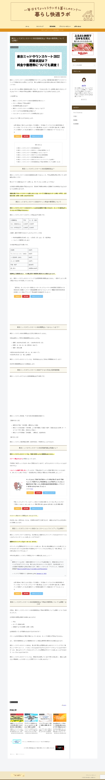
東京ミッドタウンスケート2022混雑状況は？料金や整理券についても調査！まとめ (39, 161)
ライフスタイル (14, 702)
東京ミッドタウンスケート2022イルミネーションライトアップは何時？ (36, 159)
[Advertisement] (38, 312)
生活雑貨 (75, 124)
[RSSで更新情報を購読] (86, 99)
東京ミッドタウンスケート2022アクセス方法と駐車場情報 (33, 155)
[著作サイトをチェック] (82, 99)
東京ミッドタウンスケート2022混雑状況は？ (29, 148)
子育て (75, 116)
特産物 (75, 120)
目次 (36, 144)
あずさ (84, 85)
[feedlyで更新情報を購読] (84, 99)
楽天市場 (26, 136)
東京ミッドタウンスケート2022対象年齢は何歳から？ (31, 157)
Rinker (31, 488)
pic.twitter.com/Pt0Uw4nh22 (39, 569)
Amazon (18, 136)
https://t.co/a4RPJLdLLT (24, 569)
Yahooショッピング (36, 136)
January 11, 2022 (41, 573)
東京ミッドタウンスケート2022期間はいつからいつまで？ (33, 152)
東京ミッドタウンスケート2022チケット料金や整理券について (34, 150)
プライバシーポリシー (91, 775)
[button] (94, 65)
